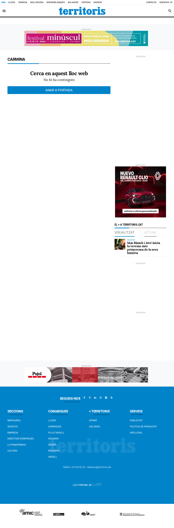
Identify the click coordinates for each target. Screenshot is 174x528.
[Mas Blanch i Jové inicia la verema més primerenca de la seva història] (120, 244)
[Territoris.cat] (82, 11)
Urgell (52, 456)
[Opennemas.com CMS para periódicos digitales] (87, 484)
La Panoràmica (16, 444)
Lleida (11, 2)
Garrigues (54, 426)
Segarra (53, 438)
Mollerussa (37, 2)
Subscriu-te (165, 2)
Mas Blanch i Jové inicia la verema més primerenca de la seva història (143, 248)
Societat (12, 426)
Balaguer (73, 2)
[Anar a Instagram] (100, 397)
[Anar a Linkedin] (95, 397)
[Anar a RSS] (111, 397)
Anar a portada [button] (59, 90)
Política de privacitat (143, 426)
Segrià (52, 444)
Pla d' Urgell (56, 432)
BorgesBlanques (56, 2)
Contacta (151, 2)
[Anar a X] (89, 397)
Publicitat (136, 420)
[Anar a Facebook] (84, 397)
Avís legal (136, 432)
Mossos (98, 2)
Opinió (93, 420)
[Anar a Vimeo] (106, 397)
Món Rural (14, 420)
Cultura (12, 450)
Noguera (53, 450)
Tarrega (22, 2)
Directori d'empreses (20, 438)
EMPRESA (12, 432)
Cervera (86, 2)
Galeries (94, 426)
